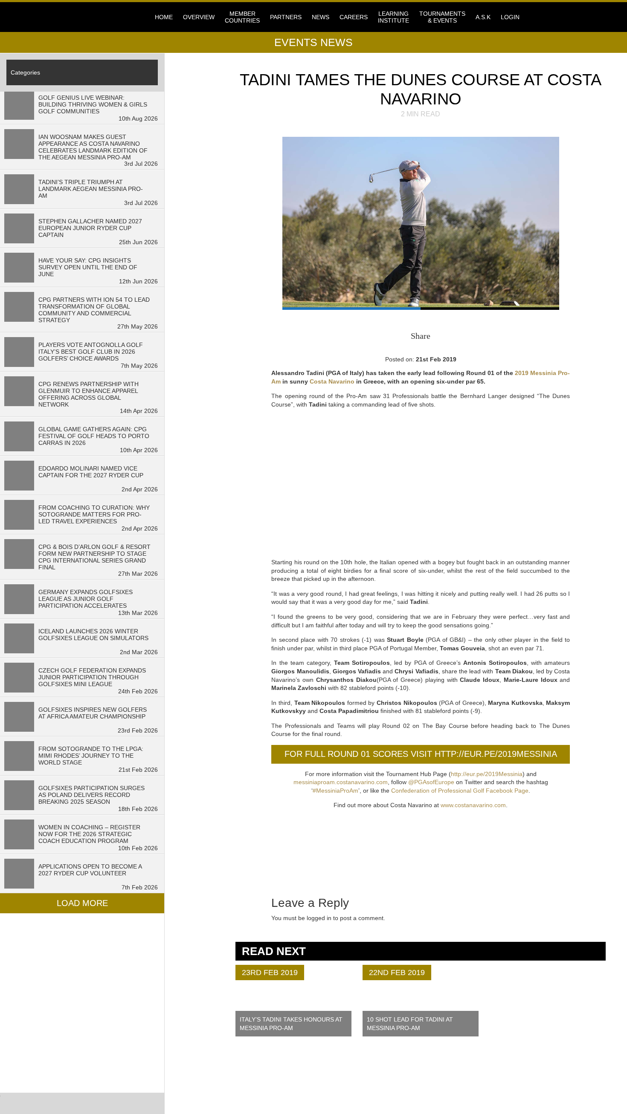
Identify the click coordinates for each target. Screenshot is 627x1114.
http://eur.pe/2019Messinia (486, 774)
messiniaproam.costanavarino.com (340, 782)
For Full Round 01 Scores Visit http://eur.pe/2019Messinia (420, 754)
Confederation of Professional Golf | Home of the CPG (130, 17)
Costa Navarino (332, 381)
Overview (199, 17)
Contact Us (228, 1078)
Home (164, 17)
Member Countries (242, 17)
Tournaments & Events (442, 17)
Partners (286, 17)
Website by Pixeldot (491, 1090)
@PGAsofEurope (431, 782)
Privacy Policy (234, 1084)
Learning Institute (393, 17)
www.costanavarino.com (473, 805)
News (320, 17)
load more (82, 903)
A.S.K (483, 17)
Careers (354, 17)
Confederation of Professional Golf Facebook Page (459, 790)
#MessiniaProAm (335, 790)
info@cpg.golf (344, 1079)
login (510, 17)
